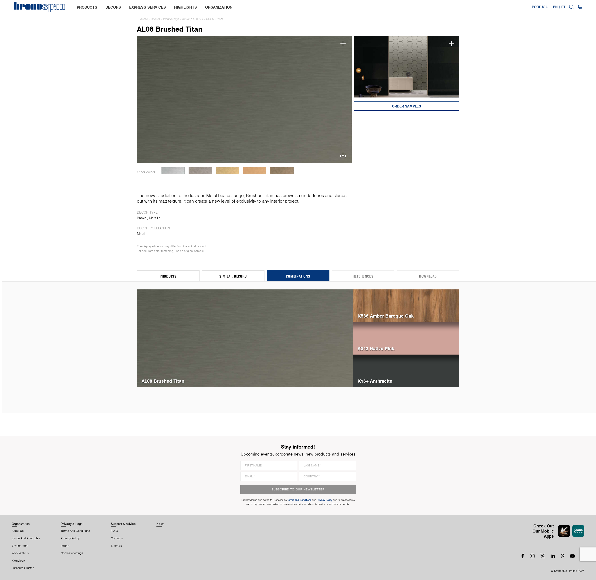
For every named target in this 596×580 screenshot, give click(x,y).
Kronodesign (171, 19)
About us (18, 531)
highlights (185, 7)
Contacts (117, 538)
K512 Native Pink (376, 348)
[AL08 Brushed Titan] (244, 99)
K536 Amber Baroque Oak (386, 315)
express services (147, 7)
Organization (21, 523)
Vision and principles (26, 538)
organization (218, 7)
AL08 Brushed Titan (208, 19)
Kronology (18, 561)
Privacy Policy (70, 538)
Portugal (540, 7)
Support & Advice (123, 523)
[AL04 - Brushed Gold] (227, 170)
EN (555, 7)
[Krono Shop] (580, 7)
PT (563, 7)
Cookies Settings (72, 553)
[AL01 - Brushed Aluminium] (173, 170)
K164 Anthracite (375, 381)
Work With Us (20, 553)
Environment (20, 546)
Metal (186, 19)
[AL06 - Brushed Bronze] (282, 170)
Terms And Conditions (75, 531)
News (160, 523)
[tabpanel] (406, 66)
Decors (155, 19)
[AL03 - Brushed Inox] (200, 170)
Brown (141, 218)
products (87, 7)
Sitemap (116, 546)
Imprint (65, 546)
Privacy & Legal (72, 523)
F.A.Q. (115, 531)
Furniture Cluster (23, 568)
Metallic (154, 218)
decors (113, 7)
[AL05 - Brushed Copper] (254, 170)
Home (144, 19)
